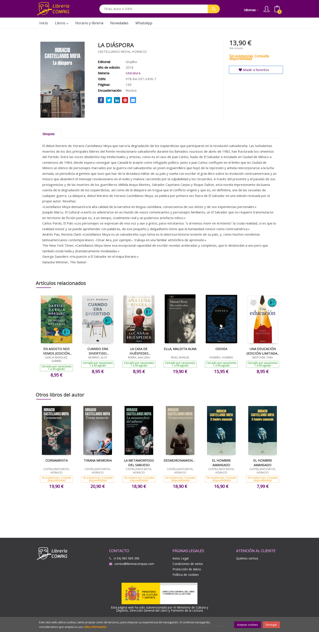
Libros (60, 23)
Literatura (133, 73)
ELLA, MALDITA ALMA (180, 349)
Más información (95, 627)
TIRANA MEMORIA (98, 460)
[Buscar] (214, 9)
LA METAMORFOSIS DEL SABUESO (139, 462)
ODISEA (221, 349)
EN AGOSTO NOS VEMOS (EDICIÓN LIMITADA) (56, 351)
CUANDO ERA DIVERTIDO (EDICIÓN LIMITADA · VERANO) (98, 351)
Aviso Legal (181, 558)
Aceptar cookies (247, 625)
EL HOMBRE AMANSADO (221, 462)
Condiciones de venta (188, 564)
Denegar (271, 625)
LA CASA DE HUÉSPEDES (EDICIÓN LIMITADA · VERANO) (139, 351)
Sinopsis (49, 134)
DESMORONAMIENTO (180, 460)
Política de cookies (186, 575)
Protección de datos (187, 569)
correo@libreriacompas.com (134, 564)
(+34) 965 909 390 (126, 558)
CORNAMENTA (56, 460)
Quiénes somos (247, 558)
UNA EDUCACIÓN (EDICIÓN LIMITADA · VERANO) (263, 351)
